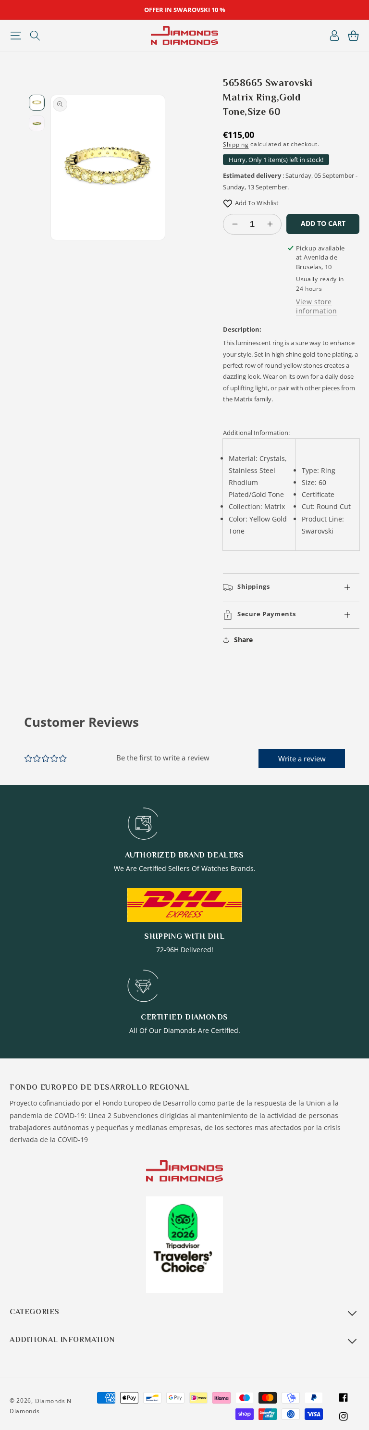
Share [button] (243, 639)
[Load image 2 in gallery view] (37, 123)
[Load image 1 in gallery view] (37, 103)
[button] (16, 35)
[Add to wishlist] (228, 203)
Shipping (236, 144)
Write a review (302, 758)
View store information (316, 306)
